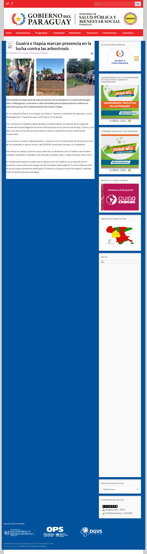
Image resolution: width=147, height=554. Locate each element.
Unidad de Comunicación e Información (24, 53)
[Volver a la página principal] (73, 18)
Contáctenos (109, 32)
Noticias (45, 53)
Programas (41, 32)
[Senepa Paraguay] (12, 3)
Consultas (128, 32)
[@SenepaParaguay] (7, 3)
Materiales (75, 32)
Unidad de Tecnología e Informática (32, 546)
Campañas (59, 32)
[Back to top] (140, 547)
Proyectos (92, 32)
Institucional (23, 32)
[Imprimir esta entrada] (92, 53)
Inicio (9, 32)
